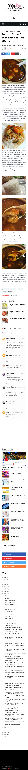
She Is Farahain (11, 402)
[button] (3, 24)
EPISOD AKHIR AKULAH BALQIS (14, 722)
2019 (5, 591)
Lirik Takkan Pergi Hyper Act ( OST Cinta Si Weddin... (15, 707)
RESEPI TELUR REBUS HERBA (13, 670)
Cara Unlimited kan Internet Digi (17, 504)
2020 (5, 589)
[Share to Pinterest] (13, 54)
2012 (5, 734)
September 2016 (10, 607)
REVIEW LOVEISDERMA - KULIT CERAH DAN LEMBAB (17, 496)
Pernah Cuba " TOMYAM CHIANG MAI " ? (14, 696)
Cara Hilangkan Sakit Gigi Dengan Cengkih (15, 677)
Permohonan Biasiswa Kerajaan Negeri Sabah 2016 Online (14, 673)
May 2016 (8, 616)
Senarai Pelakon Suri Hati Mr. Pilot (17, 480)
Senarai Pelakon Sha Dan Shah (14, 687)
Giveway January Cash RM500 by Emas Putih (14, 667)
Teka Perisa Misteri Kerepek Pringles (17, 512)
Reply (7, 351)
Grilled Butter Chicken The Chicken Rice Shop (17, 535)
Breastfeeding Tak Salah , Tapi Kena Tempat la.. (14, 704)
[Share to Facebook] (3, 54)
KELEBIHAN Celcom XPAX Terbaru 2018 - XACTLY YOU (17, 520)
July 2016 (8, 611)
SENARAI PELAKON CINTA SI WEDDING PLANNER (13, 718)
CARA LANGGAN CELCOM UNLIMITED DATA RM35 (16, 472)
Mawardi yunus (11, 387)
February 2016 (9, 623)
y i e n (8, 365)
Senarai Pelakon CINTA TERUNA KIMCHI (14, 650)
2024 (5, 579)
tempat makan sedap (8, 291)
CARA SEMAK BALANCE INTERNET (16, 488)
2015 (5, 727)
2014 (5, 730)
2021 (5, 586)
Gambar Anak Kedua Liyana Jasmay (13, 638)
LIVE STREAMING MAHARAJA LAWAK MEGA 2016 (13, 630)
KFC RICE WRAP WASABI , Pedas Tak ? (14, 680)
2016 (5, 598)
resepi (18, 31)
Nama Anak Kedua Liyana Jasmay (15, 641)
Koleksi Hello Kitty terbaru (12, 690)
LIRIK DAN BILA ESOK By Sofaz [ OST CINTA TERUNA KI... (14, 646)
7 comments (6, 333)
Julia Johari (10, 373)
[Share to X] (8, 54)
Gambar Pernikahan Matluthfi (13, 627)
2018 (5, 593)
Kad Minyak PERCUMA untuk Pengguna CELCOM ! (13, 711)
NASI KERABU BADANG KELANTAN (15, 643)
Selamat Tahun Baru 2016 (12, 724)
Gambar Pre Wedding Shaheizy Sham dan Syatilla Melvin (14, 692)
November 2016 (9, 602)
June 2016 (8, 614)
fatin (7, 412)
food (6, 31)
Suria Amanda (10, 338)
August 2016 (9, 609)
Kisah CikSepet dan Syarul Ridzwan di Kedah (15, 653)
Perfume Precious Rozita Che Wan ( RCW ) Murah (15, 715)
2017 (5, 596)
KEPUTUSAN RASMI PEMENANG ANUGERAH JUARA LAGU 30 (14, 657)
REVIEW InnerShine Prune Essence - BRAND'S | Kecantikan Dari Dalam (16, 528)
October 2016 (9, 604)
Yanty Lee (9, 355)
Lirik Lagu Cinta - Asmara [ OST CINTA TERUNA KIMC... (14, 634)
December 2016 (9, 600)
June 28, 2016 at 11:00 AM (16, 412)
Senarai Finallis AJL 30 (11, 660)
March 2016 (8, 621)
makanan (12, 31)
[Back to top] (25, 767)
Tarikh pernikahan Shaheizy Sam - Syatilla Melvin (15, 700)
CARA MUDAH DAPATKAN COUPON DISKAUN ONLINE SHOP (15, 684)
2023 (5, 582)
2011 (5, 737)
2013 (5, 732)
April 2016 (8, 618)
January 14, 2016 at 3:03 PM (18, 365)
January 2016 (9, 625)
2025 (5, 577)
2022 (5, 584)
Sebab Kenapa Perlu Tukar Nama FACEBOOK (12, 468)
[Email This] (17, 54)
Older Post (14, 295)
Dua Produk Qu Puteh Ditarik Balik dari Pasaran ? (15, 663)
